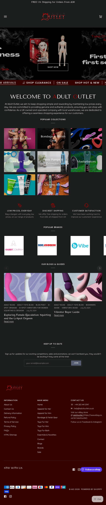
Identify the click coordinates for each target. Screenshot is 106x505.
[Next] (99, 268)
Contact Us (9, 409)
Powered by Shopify (91, 489)
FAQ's (6, 430)
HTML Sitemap (10, 435)
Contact (40, 439)
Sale (39, 452)
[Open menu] (8, 16)
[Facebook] (74, 469)
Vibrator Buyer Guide (67, 312)
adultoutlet (78, 415)
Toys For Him (43, 426)
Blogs (39, 443)
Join (76, 363)
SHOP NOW (53, 67)
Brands (40, 448)
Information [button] (11, 400)
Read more (9, 321)
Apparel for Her (44, 409)
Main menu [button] (42, 400)
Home (40, 404)
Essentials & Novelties (46, 435)
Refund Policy (10, 417)
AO (72, 489)
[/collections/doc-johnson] (33, 245)
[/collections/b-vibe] (66, 245)
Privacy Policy (10, 426)
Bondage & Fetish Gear (47, 417)
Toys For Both (43, 430)
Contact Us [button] (77, 400)
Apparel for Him (44, 413)
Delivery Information (13, 413)
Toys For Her (42, 422)
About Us (8, 404)
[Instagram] (79, 469)
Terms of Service (11, 422)
